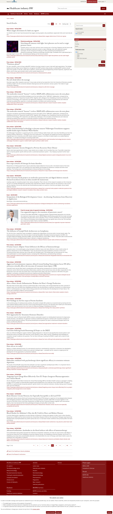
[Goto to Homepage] (21, 8)
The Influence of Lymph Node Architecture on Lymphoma (27, 231)
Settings (110, 512)
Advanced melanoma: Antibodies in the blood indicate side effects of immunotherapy (37, 430)
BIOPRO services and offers (40, 491)
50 (56, 24)
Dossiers (35, 470)
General (77, 39)
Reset (103, 61)
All (77, 52)
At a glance (10, 466)
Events (31, 14)
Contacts (35, 493)
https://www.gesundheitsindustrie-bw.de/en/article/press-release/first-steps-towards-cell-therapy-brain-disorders (37, 170)
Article (76, 41)
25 (53, 24)
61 (67, 445)
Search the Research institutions (16, 454)
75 (60, 24)
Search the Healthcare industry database (19, 451)
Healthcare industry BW (16, 14)
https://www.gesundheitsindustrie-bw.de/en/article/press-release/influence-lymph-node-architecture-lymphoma (37, 239)
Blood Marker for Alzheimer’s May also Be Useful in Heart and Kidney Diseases (35, 413)
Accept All (58, 512)
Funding (77, 44)
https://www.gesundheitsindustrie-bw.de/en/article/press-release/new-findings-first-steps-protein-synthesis (36, 307)
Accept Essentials (51, 512)
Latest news (36, 466)
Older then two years (82, 58)
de (105, 14)
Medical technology (12, 470)
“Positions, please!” (13, 64)
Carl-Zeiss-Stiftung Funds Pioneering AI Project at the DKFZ (28, 331)
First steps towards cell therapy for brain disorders (24, 164)
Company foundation (12, 477)
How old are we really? (15, 346)
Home (8, 18)
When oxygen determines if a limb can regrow (23, 31)
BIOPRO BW (83, 1)
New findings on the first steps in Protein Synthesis (25, 301)
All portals (79, 33)
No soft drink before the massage (18, 80)
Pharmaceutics (37, 477)
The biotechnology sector (13, 468)
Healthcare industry (92, 1)
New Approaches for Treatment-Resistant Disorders (25, 315)
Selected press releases (39, 468)
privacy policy (36, 509)
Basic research (36, 482)
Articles (26, 14)
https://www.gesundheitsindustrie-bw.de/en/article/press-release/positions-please (29, 73)
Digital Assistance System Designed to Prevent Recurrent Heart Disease (32, 148)
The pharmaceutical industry (14, 473)
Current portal (80, 32)
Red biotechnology (38, 473)
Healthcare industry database (14, 493)
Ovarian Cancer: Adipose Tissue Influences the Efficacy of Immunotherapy (33, 247)
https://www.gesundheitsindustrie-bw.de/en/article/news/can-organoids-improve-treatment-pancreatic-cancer (46, 223)
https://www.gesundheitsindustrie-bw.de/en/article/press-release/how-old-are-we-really (30, 353)
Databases (36, 14)
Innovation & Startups (88, 468)
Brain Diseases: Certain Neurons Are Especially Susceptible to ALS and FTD (34, 396)
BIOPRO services (45, 14)
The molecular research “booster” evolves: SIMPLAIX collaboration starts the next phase (38, 94)
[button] (104, 50)
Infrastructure (10, 480)
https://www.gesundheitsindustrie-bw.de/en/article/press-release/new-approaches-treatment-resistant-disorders (37, 323)
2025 (78, 56)
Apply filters (102, 65)
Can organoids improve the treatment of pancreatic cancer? (41, 212)
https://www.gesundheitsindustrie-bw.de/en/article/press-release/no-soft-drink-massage (31, 87)
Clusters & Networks (12, 482)
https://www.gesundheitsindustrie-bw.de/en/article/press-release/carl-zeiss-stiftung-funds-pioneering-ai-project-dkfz (38, 339)
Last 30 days (80, 53)
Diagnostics (36, 480)
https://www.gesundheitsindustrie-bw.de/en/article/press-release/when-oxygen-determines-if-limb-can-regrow (36, 36)
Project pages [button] (101, 1)
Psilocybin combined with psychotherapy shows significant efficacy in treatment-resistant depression (38, 361)
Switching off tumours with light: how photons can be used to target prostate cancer (45, 44)
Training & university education (15, 475)
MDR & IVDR (86, 466)
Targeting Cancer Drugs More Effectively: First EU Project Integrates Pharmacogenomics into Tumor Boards (38, 378)
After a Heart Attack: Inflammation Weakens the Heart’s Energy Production (34, 283)
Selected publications (38, 484)
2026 (78, 55)
